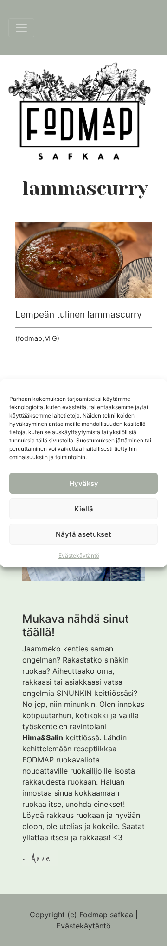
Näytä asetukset (83, 534)
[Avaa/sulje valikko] (21, 27)
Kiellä (83, 508)
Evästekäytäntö (78, 555)
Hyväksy (83, 483)
